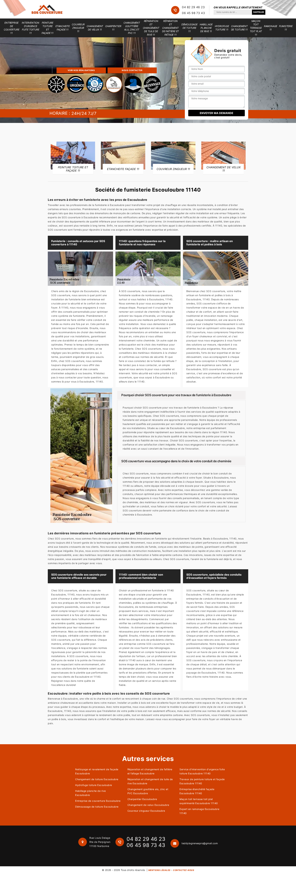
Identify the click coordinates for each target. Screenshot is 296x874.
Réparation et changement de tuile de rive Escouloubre (150, 781)
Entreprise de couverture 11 (11, 27)
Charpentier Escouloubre (142, 799)
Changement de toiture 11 (239, 28)
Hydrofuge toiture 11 (222, 28)
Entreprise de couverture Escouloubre (97, 800)
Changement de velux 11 (95, 28)
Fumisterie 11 (286, 28)
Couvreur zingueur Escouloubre (146, 810)
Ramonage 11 (270, 28)
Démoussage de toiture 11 (189, 28)
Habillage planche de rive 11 (206, 28)
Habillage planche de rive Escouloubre (90, 792)
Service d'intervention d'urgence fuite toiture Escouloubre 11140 (202, 771)
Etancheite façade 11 (63, 28)
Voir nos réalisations (81, 70)
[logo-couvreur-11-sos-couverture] (47, 9)
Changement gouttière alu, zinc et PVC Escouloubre (147, 791)
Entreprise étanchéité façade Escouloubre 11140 (197, 791)
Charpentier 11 (113, 28)
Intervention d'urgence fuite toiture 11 (30, 27)
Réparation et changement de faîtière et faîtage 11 (170, 28)
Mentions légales (159, 870)
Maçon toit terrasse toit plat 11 (256, 28)
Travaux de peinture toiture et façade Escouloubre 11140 (202, 781)
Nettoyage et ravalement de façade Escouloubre (96, 771)
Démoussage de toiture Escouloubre (97, 806)
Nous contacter (132, 70)
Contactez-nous (183, 870)
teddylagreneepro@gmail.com (200, 843)
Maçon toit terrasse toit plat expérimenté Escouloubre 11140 (199, 801)
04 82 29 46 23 (193, 7)
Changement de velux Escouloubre (148, 804)
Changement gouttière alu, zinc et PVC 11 (132, 27)
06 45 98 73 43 (193, 13)
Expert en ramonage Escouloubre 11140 (199, 811)
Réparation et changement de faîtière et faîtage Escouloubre (149, 771)
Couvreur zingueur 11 (78, 28)
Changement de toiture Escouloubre (96, 779)
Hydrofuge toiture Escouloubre (93, 785)
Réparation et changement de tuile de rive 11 (151, 28)
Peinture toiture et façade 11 (47, 27)
